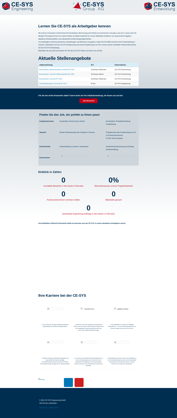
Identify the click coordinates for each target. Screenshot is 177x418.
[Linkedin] (68, 382)
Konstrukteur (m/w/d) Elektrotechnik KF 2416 (56, 74)
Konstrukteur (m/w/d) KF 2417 (50, 79)
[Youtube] (79, 382)
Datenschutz (53, 408)
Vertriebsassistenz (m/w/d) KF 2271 (53, 83)
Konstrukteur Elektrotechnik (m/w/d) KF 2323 (56, 69)
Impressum (43, 408)
